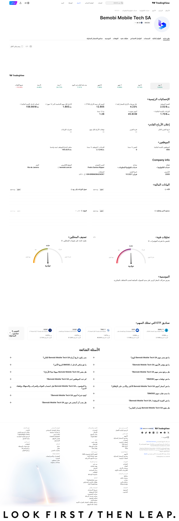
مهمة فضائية (94, 466)
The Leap (94, 448)
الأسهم (126, 436)
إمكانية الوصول (93, 498)
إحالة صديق (57, 434)
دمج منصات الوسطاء (24, 446)
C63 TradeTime (92, 484)
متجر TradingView (92, 480)
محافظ (126, 476)
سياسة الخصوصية (92, 494)
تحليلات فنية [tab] (124, 38)
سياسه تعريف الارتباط (91, 496)
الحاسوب (125, 492)
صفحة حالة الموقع (92, 504)
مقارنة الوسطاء (93, 446)
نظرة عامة (94, 442)
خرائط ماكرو (124, 482)
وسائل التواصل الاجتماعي (53, 430)
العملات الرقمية (123, 442)
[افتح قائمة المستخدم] (20, 3)
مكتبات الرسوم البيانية (24, 432)
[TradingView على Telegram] (149, 432)
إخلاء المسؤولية (93, 492)
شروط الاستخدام (92, 490)
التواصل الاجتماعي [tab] (136, 38)
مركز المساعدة (93, 470)
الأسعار (95, 432)
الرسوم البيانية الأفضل (122, 430)
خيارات (126, 480)
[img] (137, 23)
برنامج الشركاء (26, 448)
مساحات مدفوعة (55, 462)
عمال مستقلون (56, 460)
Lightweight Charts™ (23, 434)
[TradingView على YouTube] (161, 432)
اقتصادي (125, 464)
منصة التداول (26, 438)
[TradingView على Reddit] (142, 432)
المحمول (125, 490)
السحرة (58, 458)
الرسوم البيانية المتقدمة (23, 436)
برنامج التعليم (26, 450)
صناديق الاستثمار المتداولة (121, 438)
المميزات (94, 430)
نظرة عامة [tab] (166, 38)
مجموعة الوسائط (92, 474)
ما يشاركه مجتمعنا (55, 432)
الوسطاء (70, 3)
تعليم (58, 448)
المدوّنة (95, 468)
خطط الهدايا (94, 436)
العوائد (126, 466)
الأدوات (28, 430)
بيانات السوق (93, 434)
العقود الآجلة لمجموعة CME (89, 454)
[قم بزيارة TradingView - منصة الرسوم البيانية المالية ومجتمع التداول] (16, 75)
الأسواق (79, 3)
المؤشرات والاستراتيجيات (53, 456)
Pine (126, 448)
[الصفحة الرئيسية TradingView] (161, 3)
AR (26, 3)
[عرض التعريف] (159, 104)
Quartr (145, 454)
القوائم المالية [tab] (156, 38)
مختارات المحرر (55, 450)
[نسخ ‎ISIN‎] (85, 174)
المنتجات (100, 3)
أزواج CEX (125, 444)
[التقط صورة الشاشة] (30, 46)
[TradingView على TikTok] (146, 432)
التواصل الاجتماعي (89, 3)
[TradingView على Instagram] (157, 432)
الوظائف (95, 472)
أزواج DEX (125, 446)
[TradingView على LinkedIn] (153, 432)
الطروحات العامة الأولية (121, 470)
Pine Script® (124, 484)
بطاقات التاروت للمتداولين (90, 482)
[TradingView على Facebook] (164, 432)
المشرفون (57, 440)
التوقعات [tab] (115, 38)
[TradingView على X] (168, 432)
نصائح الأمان (94, 500)
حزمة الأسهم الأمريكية (91, 458)
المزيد (62, 3)
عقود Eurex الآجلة (92, 456)
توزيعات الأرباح (124, 468)
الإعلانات (27, 444)
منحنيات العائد (124, 478)
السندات (125, 440)
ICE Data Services (151, 441)
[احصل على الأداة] (26, 46)
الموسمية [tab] (108, 38)
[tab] (101, 189)
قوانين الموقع (56, 438)
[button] (96, 3)
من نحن (95, 464)
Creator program (55, 436)
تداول (58, 446)
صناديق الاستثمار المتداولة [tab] (95, 38)
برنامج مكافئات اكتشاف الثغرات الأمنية (86, 502)
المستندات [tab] (147, 38)
